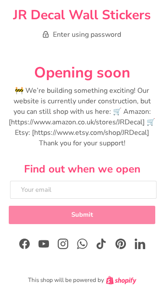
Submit (82, 214)
